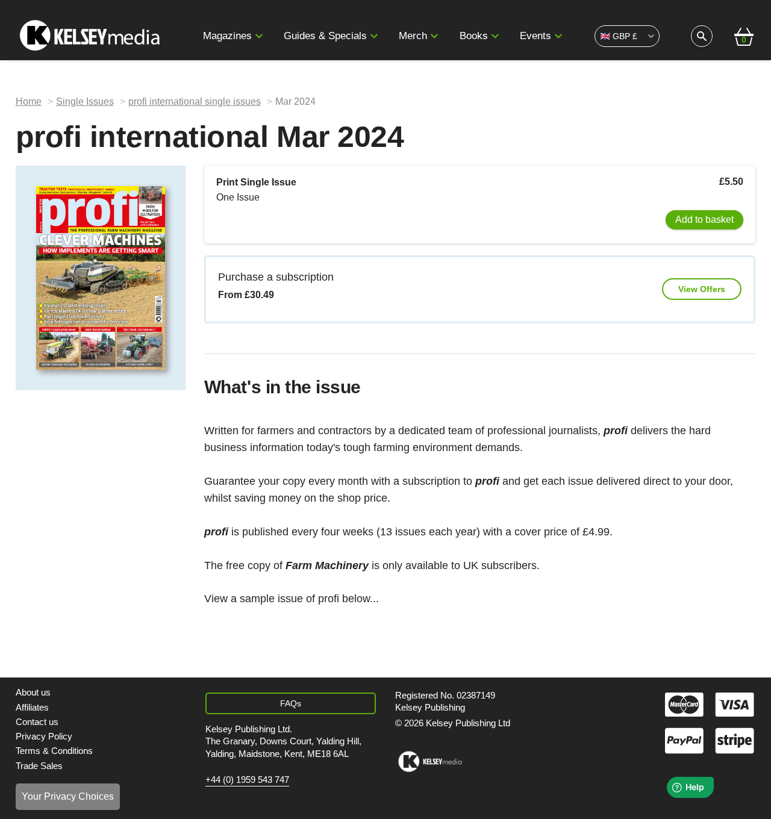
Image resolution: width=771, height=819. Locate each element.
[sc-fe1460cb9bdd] (429, 762)
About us (33, 692)
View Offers (701, 289)
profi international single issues (194, 101)
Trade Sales (39, 766)
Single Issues (85, 101)
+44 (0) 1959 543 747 (247, 780)
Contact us (37, 722)
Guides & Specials (325, 36)
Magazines (227, 36)
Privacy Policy (44, 736)
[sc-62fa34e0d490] (92, 36)
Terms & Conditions (54, 751)
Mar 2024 (295, 101)
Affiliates (32, 707)
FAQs (290, 703)
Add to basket (704, 219)
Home (29, 101)
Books (474, 36)
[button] (259, 36)
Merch (413, 36)
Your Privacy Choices (68, 796)
